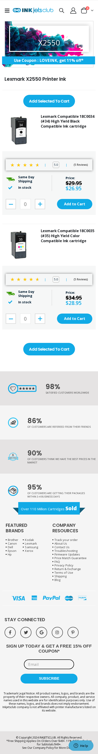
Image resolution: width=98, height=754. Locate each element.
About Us (60, 543)
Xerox (29, 551)
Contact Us (62, 547)
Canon (12, 543)
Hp (10, 554)
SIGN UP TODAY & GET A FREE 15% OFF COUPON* (49, 648)
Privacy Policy (63, 565)
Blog (57, 580)
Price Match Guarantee (70, 558)
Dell (10, 547)
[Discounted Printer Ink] (33, 10)
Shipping (60, 576)
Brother (13, 540)
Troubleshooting (65, 551)
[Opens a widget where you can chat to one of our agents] (80, 746)
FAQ (57, 561)
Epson (12, 551)
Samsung (31, 547)
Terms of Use (63, 572)
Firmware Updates (67, 554)
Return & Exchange (67, 569)
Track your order (66, 540)
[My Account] (73, 11)
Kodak (29, 540)
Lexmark (31, 543)
